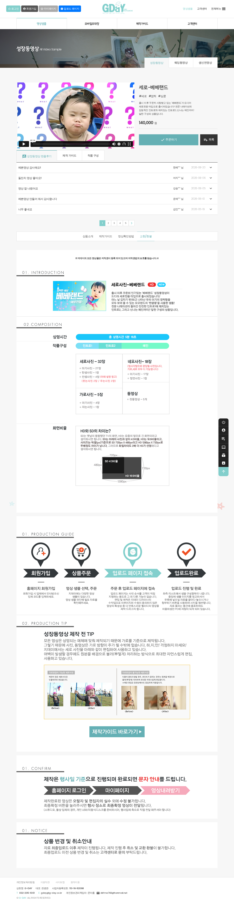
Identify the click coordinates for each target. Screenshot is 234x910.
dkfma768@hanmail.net (111, 893)
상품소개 (88, 236)
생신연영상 (205, 62)
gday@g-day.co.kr (51, 893)
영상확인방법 (126, 236)
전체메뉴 (218, 9)
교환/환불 (146, 236)
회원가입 (29, 8)
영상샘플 (188, 8)
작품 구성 (93, 155)
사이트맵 (60, 882)
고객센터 (202, 8)
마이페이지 (49, 8)
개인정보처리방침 (25, 882)
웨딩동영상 (181, 62)
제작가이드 (105, 236)
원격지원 (75, 882)
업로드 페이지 (70, 8)
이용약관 (45, 882)
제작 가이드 (69, 155)
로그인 (15, 8)
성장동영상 (156, 63)
